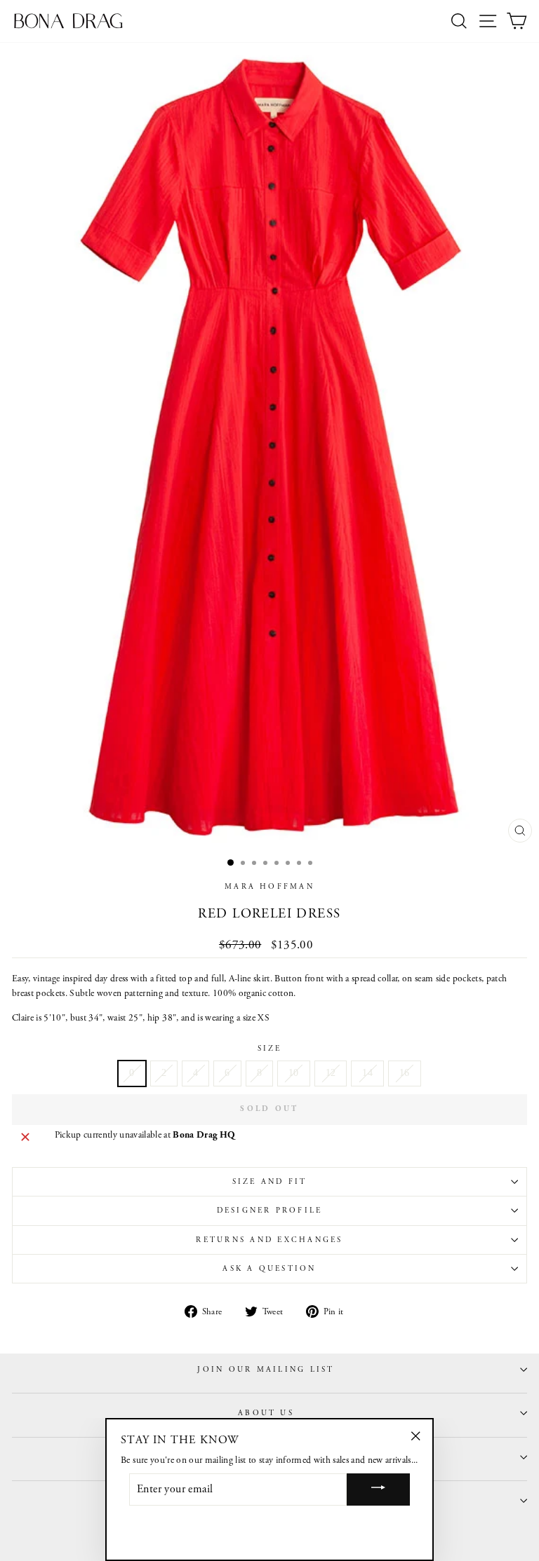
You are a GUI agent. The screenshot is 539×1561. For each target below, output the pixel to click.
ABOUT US (266, 1413)
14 (367, 1073)
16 (404, 1073)
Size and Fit (269, 1182)
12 (331, 1073)
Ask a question (269, 1269)
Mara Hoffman (269, 887)
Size (270, 1049)
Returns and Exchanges (269, 1240)
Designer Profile (270, 1210)
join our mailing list (265, 1370)
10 (293, 1073)
